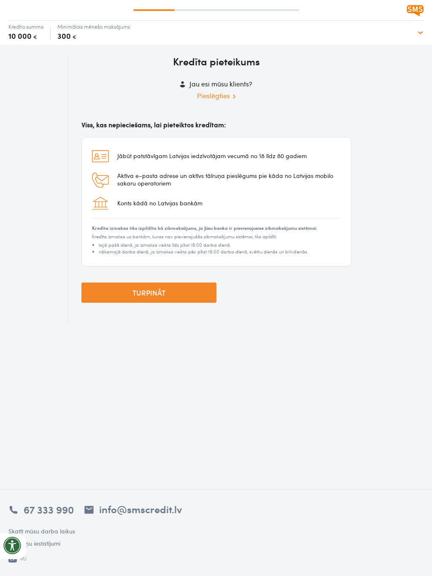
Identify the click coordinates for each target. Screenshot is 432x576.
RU (23, 558)
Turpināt (148, 293)
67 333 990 (49, 509)
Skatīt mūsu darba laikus (41, 531)
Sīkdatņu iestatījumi (34, 543)
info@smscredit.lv (140, 509)
